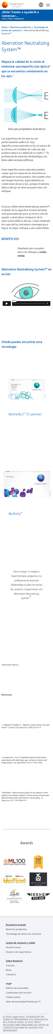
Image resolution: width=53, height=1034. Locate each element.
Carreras (10, 965)
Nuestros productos (20, 27)
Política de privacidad (17, 988)
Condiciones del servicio (18, 992)
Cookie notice (13, 997)
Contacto (11, 974)
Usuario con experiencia (18, 952)
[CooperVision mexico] (26, 4)
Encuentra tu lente (16, 924)
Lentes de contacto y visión (20, 943)
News (8, 970)
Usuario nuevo (13, 947)
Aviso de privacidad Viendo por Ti (23, 1001)
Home (4, 27)
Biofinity (15, 513)
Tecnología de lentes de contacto (23, 934)
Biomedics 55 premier (25, 414)
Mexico (41, 5)
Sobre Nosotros (14, 961)
